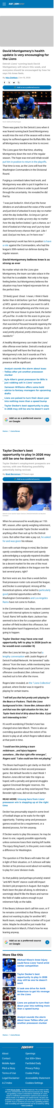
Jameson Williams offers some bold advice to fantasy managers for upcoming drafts (27, 390)
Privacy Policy (32, 1068)
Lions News (15, 431)
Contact (6, 1058)
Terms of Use (9, 1073)
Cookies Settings (34, 1083)
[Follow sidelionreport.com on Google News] (47, 420)
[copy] (18, 82)
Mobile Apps (8, 1063)
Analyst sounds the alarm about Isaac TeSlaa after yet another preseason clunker (25, 371)
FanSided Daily (33, 1063)
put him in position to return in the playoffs (24, 161)
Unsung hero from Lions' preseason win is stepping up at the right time (25, 802)
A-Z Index (7, 1083)
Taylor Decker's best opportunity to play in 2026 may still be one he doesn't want (26, 407)
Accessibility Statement (37, 1078)
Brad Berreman (13, 474)
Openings (30, 1053)
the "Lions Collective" (40, 683)
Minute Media (15, 1090)
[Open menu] (4, 4)
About (5, 1053)
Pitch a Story (8, 1068)
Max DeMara (12, 77)
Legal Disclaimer (10, 1078)
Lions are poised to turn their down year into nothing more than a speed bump (26, 399)
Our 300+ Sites (33, 1058)
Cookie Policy (32, 1073)
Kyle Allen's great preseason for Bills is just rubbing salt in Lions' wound (25, 381)
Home (5, 431)
